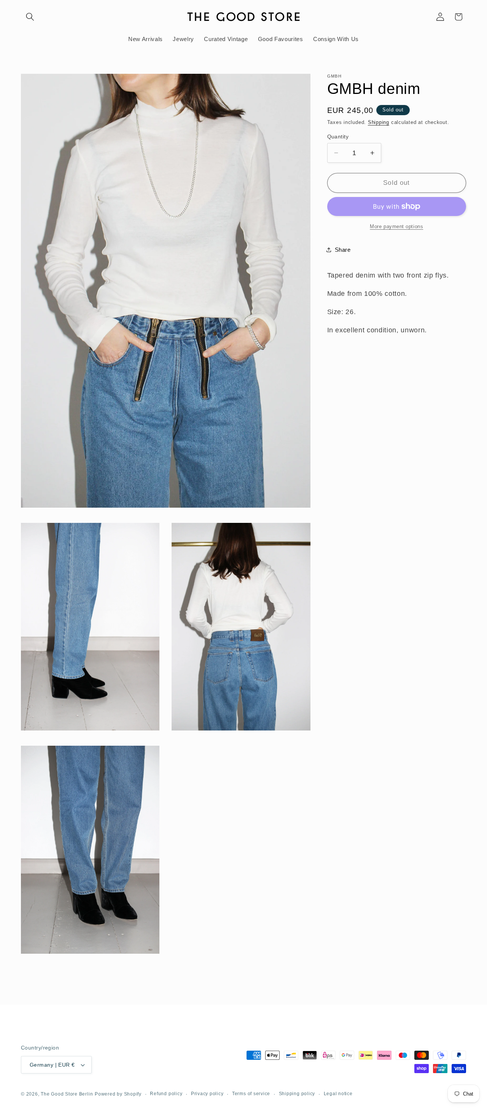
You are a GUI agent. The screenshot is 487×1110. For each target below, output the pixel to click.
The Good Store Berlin (67, 1094)
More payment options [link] (396, 226)
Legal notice (338, 1093)
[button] (30, 17)
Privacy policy (207, 1093)
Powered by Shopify (118, 1094)
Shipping (378, 122)
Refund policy (166, 1093)
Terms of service (251, 1093)
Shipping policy (297, 1093)
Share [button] (343, 249)
